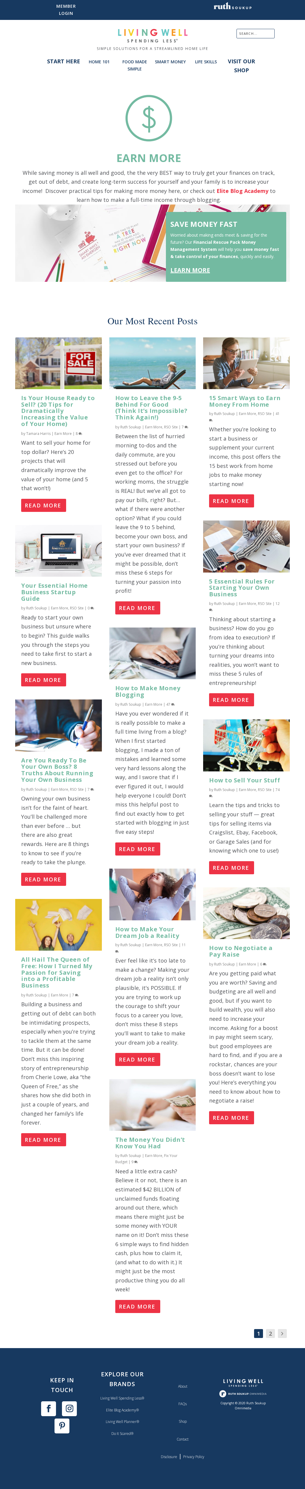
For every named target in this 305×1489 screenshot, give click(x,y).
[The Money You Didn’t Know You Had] (152, 1105)
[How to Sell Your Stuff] (246, 745)
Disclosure (169, 1456)
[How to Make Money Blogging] (152, 653)
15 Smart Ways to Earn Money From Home (245, 401)
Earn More (63, 433)
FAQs (182, 1403)
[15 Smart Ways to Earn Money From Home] (246, 363)
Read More (43, 505)
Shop (183, 1421)
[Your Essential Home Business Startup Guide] (58, 551)
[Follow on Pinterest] (62, 1426)
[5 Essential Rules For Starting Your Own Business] (246, 546)
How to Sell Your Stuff (244, 780)
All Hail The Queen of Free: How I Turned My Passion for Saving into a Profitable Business (56, 972)
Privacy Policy (193, 1456)
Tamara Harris (38, 433)
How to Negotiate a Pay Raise (241, 951)
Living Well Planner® (122, 1421)
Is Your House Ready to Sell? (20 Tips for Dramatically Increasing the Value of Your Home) (58, 411)
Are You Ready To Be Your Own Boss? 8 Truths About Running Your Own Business (57, 770)
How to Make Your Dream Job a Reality (147, 932)
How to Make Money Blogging (147, 691)
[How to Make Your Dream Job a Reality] (152, 894)
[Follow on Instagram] (69, 1408)
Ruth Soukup (36, 608)
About (182, 1386)
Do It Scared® (122, 1433)
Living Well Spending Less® (122, 1398)
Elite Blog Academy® (122, 1410)
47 (168, 704)
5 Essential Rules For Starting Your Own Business (242, 587)
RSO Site (77, 608)
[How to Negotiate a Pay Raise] (246, 913)
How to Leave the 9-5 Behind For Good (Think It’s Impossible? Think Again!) (151, 407)
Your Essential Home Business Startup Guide (54, 592)
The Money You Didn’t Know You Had (150, 1143)
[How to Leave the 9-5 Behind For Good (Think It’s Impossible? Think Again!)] (152, 363)
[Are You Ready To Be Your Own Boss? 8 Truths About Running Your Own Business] (58, 725)
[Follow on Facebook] (48, 1408)
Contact (183, 1439)
